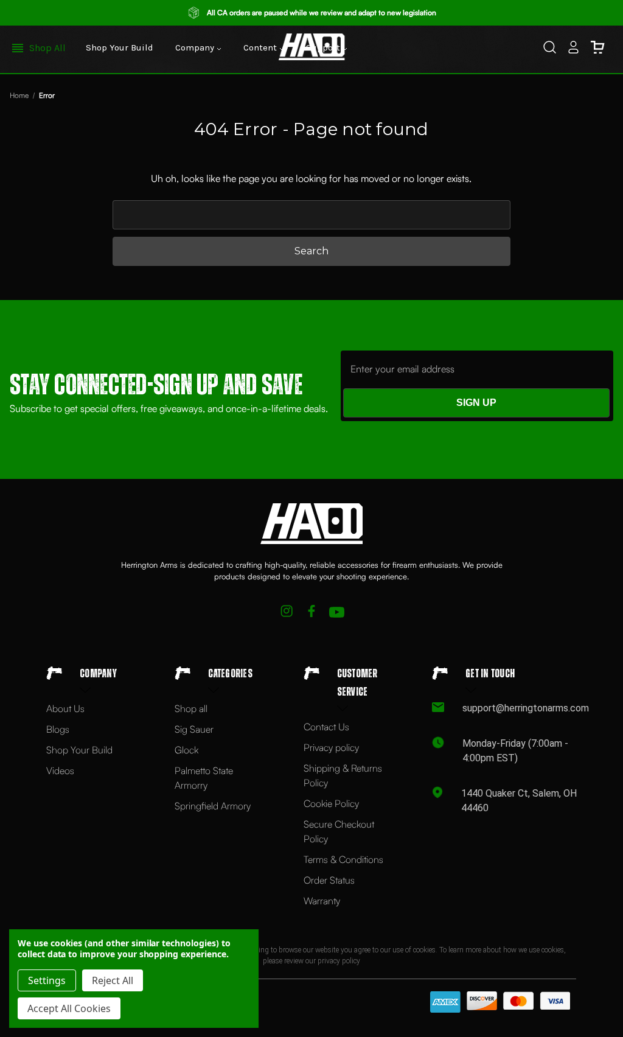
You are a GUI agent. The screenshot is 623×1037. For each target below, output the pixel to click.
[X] (286, 612)
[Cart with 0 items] (598, 49)
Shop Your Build (119, 47)
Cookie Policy (331, 803)
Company (196, 47)
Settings (47, 980)
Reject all (112, 980)
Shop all (191, 708)
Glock (186, 750)
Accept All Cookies (69, 1008)
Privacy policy (331, 747)
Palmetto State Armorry (204, 777)
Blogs (57, 729)
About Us (65, 708)
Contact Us (326, 727)
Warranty (322, 901)
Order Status (329, 880)
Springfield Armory (213, 806)
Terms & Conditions (343, 859)
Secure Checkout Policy (339, 831)
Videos (60, 770)
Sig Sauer (194, 729)
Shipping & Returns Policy (343, 775)
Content (261, 47)
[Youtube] (336, 612)
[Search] (549, 49)
